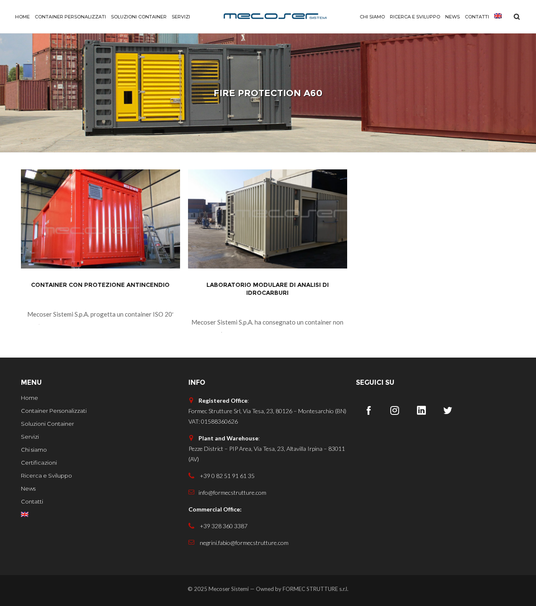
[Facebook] (368, 410)
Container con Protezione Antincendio (100, 285)
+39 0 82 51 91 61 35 (226, 475)
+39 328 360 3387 (222, 525)
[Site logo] (275, 16)
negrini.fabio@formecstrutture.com (243, 542)
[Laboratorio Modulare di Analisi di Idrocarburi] (267, 218)
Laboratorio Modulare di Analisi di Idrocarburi (267, 289)
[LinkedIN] (421, 410)
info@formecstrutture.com (232, 492)
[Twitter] (447, 410)
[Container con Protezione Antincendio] (100, 218)
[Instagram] (394, 410)
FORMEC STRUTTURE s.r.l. (315, 588)
